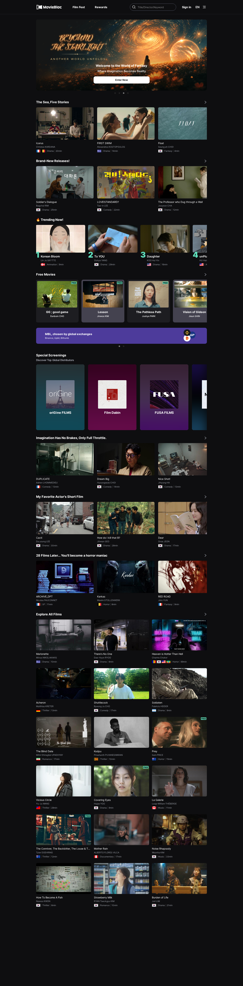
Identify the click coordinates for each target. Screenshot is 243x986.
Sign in (186, 7)
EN (198, 7)
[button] (115, 93)
